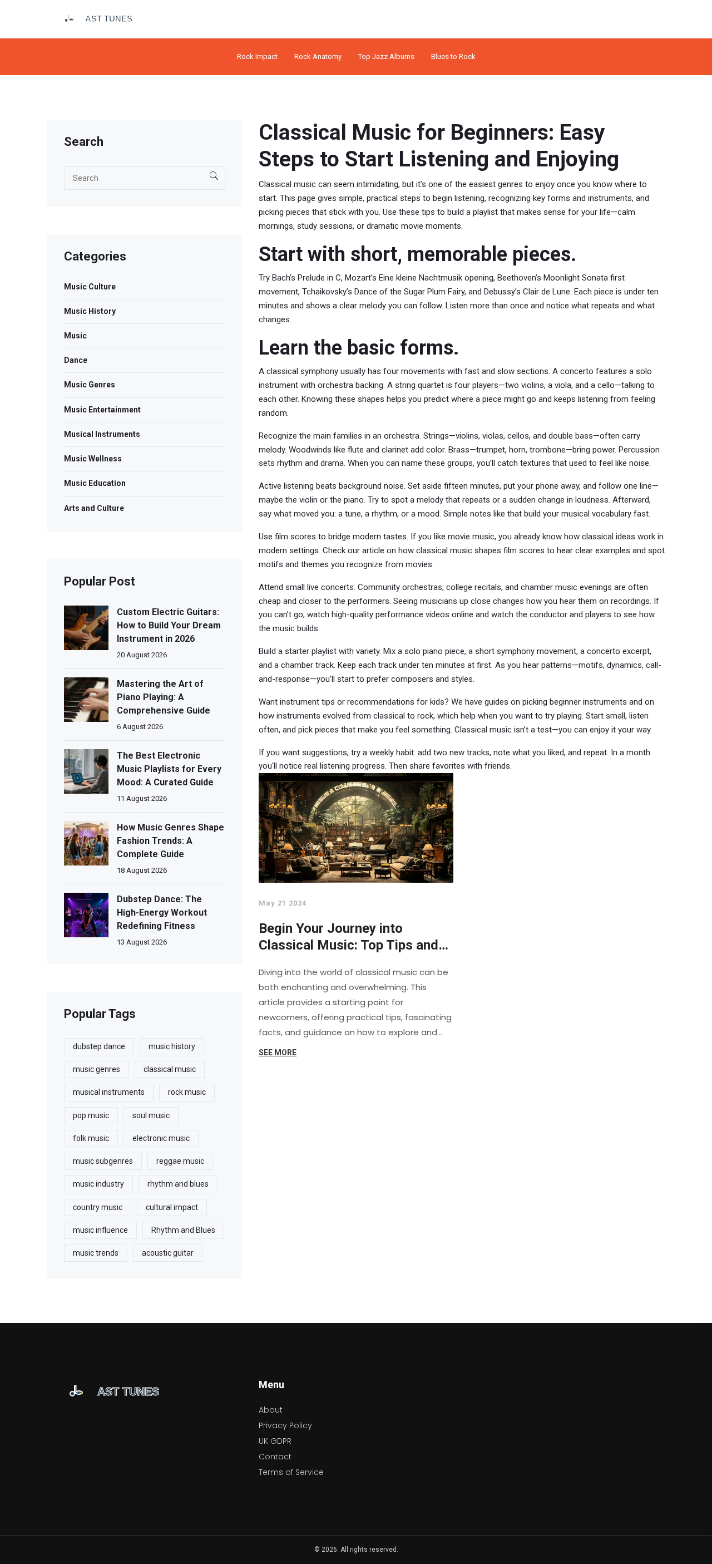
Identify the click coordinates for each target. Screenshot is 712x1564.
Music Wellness (93, 458)
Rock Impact (257, 56)
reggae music (180, 1161)
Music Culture (90, 286)
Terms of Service (291, 1472)
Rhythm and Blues (183, 1230)
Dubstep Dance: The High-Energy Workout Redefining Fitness (162, 912)
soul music (151, 1115)
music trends (95, 1252)
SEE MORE (277, 1052)
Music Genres (89, 384)
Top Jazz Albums (386, 56)
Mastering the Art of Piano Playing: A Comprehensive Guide (163, 697)
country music (97, 1207)
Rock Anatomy (318, 56)
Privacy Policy (285, 1425)
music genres (96, 1069)
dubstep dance (99, 1046)
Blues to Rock (453, 56)
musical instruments (109, 1092)
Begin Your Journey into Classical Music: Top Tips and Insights (348, 937)
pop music (91, 1115)
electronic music (161, 1138)
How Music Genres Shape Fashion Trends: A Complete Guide (170, 840)
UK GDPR (275, 1441)
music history (172, 1046)
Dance (75, 360)
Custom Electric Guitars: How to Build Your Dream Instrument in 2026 (169, 625)
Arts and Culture (94, 508)
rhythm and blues (178, 1183)
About (271, 1409)
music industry (98, 1183)
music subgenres (103, 1161)
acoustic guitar (168, 1252)
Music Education (95, 483)
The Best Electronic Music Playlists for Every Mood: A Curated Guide (169, 769)
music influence (100, 1230)
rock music (187, 1092)
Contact (275, 1456)
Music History (90, 311)
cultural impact (172, 1207)
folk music (91, 1138)
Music (75, 335)
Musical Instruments (102, 434)
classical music (170, 1069)
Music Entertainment (102, 409)
